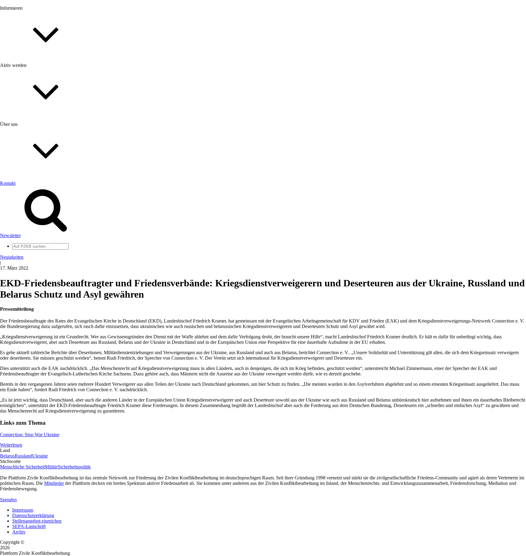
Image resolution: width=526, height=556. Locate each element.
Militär (51, 466)
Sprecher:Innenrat (29, 240)
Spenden (8, 499)
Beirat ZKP (23, 286)
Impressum (22, 510)
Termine (20, 81)
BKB (17, 297)
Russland (23, 455)
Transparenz (24, 206)
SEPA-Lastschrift (29, 526)
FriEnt (18, 280)
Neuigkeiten (24, 65)
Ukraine (40, 455)
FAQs (18, 152)
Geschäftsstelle (26, 235)
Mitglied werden (28, 135)
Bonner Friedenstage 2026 (37, 87)
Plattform (21, 70)
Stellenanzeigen (27, 92)
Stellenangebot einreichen (36, 520)
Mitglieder (22, 146)
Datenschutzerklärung (33, 515)
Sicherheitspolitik (74, 466)
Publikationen (25, 98)
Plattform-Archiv (28, 108)
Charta (18, 200)
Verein (18, 246)
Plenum (19, 251)
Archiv (19, 531)
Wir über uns (24, 195)
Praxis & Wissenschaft (33, 176)
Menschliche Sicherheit (22, 466)
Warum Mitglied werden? (36, 141)
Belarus (7, 455)
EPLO (18, 291)
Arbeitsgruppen (27, 257)
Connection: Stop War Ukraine (29, 434)
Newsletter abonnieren (33, 76)
